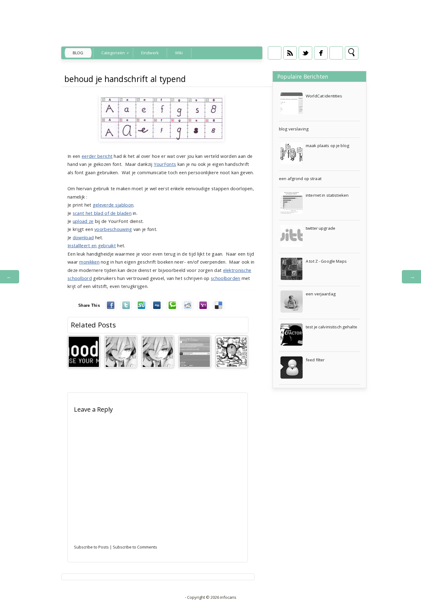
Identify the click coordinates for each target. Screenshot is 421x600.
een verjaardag (321, 294)
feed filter (315, 360)
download (83, 237)
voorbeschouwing (113, 229)
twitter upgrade (320, 228)
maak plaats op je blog (327, 145)
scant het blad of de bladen (102, 213)
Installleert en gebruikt (91, 245)
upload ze (83, 221)
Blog (78, 52)
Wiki (179, 52)
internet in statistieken (327, 195)
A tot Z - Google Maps (326, 261)
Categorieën (113, 52)
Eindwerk (150, 52)
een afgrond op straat (300, 178)
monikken (89, 262)
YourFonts (165, 164)
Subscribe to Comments (135, 547)
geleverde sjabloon (113, 205)
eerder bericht (97, 156)
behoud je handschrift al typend (125, 78)
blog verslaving (294, 129)
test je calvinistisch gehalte (331, 327)
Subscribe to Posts (91, 547)
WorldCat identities (324, 96)
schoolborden (225, 278)
